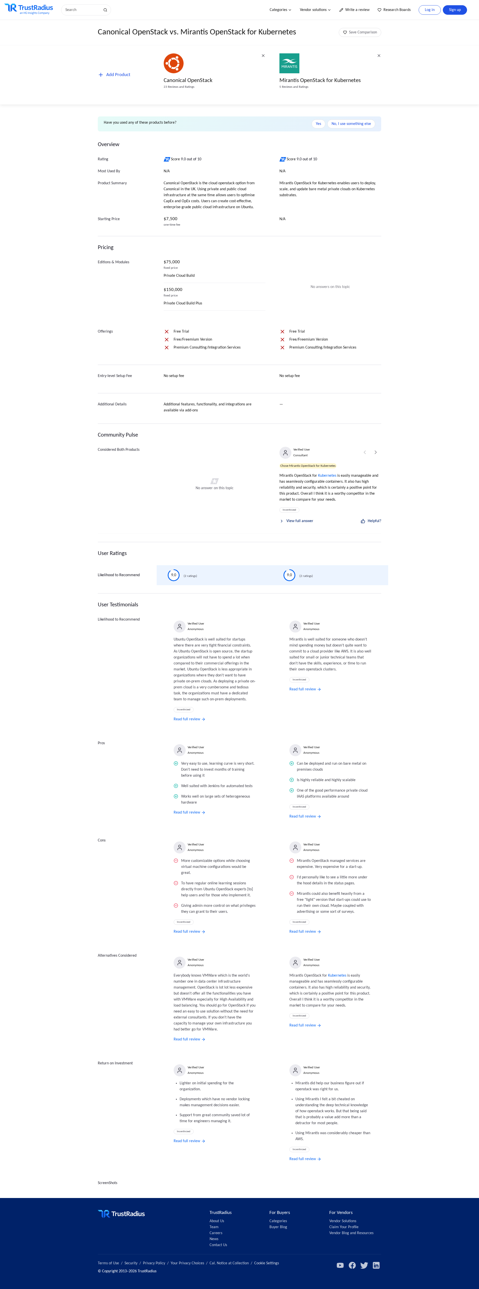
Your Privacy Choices (187, 1263)
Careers (216, 1233)
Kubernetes (327, 476)
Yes (318, 124)
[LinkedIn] (376, 1265)
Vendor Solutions (342, 1221)
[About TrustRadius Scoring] (167, 159)
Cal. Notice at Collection (229, 1263)
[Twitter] (364, 1265)
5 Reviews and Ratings (293, 87)
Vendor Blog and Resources (351, 1233)
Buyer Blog (278, 1227)
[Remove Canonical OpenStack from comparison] (263, 55)
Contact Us (218, 1245)
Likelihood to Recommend (119, 575)
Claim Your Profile (344, 1227)
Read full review (187, 719)
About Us (217, 1221)
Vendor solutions (313, 10)
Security (130, 1263)
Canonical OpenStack (188, 81)
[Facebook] (352, 1265)
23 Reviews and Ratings (179, 87)
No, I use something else (351, 124)
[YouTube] (340, 1265)
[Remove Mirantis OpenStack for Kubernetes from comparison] (379, 55)
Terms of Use (108, 1263)
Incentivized (289, 510)
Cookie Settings (266, 1263)
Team (214, 1227)
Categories (278, 10)
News (214, 1239)
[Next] (375, 452)
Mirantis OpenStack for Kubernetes (320, 81)
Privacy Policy (154, 1263)
